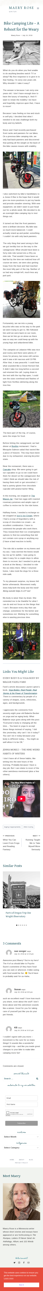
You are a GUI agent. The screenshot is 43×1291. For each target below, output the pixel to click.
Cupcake (7, 469)
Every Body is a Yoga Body (19, 678)
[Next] (37, 897)
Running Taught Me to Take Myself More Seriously (33, 843)
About (21, 1160)
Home (12, 1160)
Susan (17, 989)
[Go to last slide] (5, 897)
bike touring (28, 827)
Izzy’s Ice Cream (24, 516)
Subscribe (21, 1123)
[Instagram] (19, 1263)
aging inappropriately (12, 827)
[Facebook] (24, 1263)
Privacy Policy (21, 1163)
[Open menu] (38, 8)
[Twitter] (14, 1263)
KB (15, 1027)
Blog (31, 1160)
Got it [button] (21, 1285)
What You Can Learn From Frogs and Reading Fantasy (11, 843)
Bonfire (15, 446)
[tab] (16, 925)
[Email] (29, 1263)
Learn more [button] (8, 1278)
